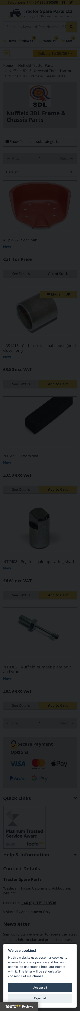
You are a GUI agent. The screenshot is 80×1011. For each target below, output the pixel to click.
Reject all (40, 998)
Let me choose (32, 976)
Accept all (40, 987)
